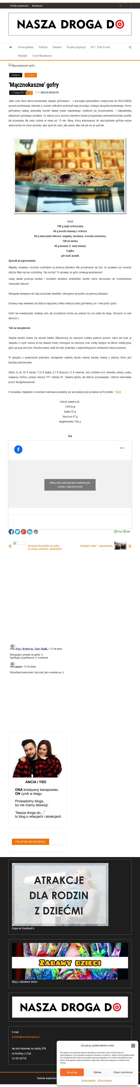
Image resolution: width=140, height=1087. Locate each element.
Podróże (43, 47)
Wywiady (22, 55)
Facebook (131, 6)
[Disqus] (70, 596)
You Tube (126, 6)
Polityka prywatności (88, 1080)
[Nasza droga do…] (10, 47)
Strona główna (25, 47)
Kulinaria (57, 47)
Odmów (97, 1072)
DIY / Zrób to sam (100, 47)
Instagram (120, 6)
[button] (133, 1045)
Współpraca (37, 5)
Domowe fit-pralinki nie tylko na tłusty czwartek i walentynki (44, 547)
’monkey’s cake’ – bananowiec (96, 545)
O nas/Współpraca (42, 55)
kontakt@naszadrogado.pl (25, 1037)
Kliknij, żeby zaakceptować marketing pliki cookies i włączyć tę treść (70, 484)
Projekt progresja (76, 47)
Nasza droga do (50, 92)
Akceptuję (72, 1072)
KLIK (118, 392)
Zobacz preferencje (123, 1072)
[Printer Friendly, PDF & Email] (121, 531)
